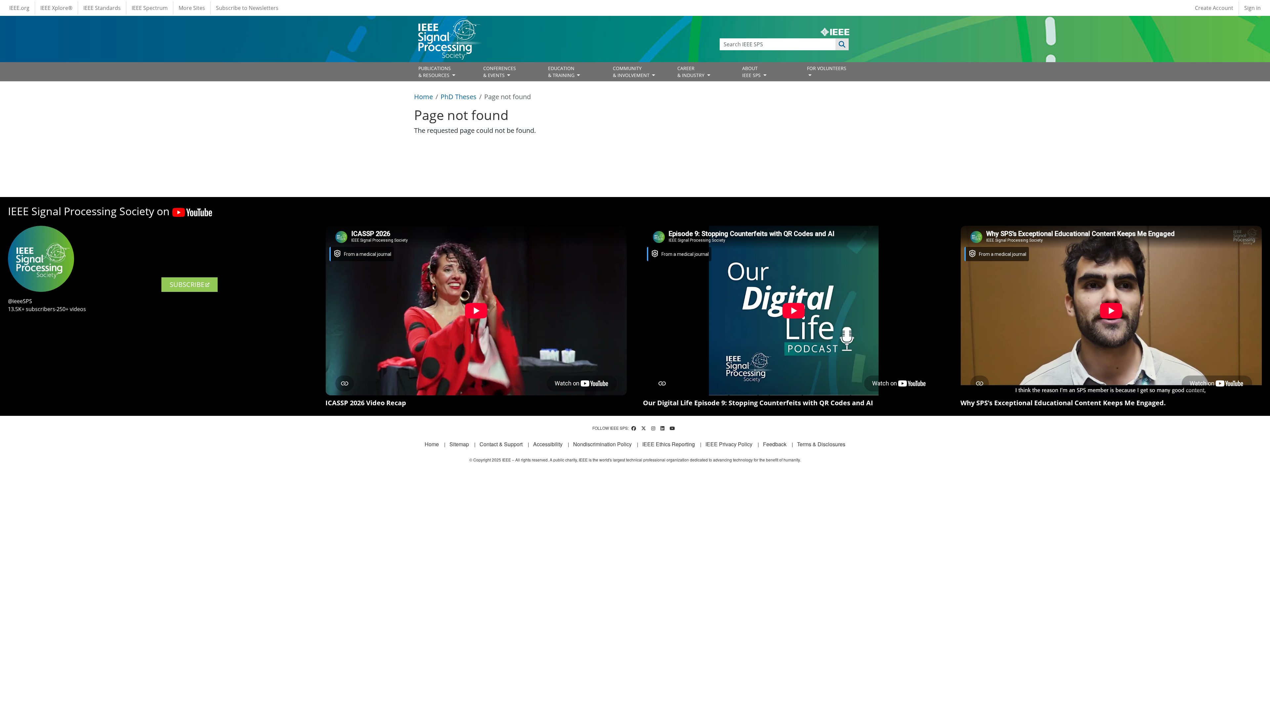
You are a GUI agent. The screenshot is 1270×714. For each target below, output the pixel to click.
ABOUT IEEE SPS (752, 71)
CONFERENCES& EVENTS (499, 71)
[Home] (448, 25)
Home (423, 96)
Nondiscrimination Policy (602, 444)
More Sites (192, 8)
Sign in (1252, 8)
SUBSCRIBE (187, 284)
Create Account (1214, 8)
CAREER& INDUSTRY (691, 71)
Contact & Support (501, 444)
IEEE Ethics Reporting (668, 444)
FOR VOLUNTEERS (826, 68)
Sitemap (459, 444)
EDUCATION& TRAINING (562, 71)
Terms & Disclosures (821, 444)
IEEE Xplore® (56, 8)
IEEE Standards (102, 8)
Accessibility (548, 444)
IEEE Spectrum (150, 8)
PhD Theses (459, 96)
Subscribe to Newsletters (247, 8)
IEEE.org (19, 8)
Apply (842, 44)
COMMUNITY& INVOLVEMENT (632, 71)
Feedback (774, 444)
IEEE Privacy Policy (728, 444)
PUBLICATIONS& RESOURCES (434, 71)
